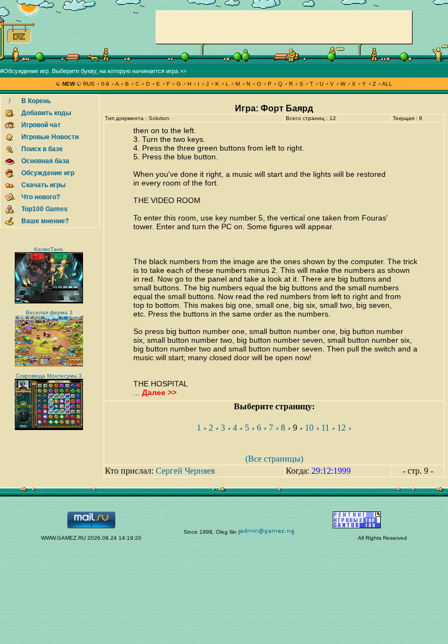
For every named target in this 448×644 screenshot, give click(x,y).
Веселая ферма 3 (49, 312)
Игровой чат (41, 125)
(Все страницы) (274, 458)
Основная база (45, 161)
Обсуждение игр (47, 173)
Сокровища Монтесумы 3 (49, 376)
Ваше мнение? (45, 221)
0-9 (105, 84)
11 (325, 427)
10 (309, 427)
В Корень (36, 101)
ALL (386, 84)
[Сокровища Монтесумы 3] (49, 428)
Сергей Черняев (185, 470)
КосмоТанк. (49, 249)
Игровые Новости (50, 137)
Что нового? (40, 197)
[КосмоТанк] (49, 302)
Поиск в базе (42, 149)
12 (341, 427)
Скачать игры (43, 185)
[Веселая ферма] (49, 365)
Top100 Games (44, 209)
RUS (88, 84)
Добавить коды (46, 113)
